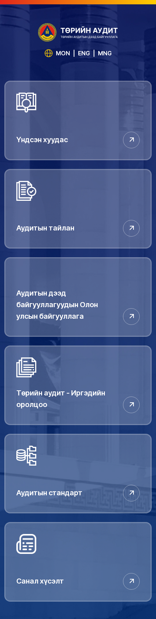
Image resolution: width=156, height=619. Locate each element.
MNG (105, 53)
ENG (84, 53)
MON (63, 53)
